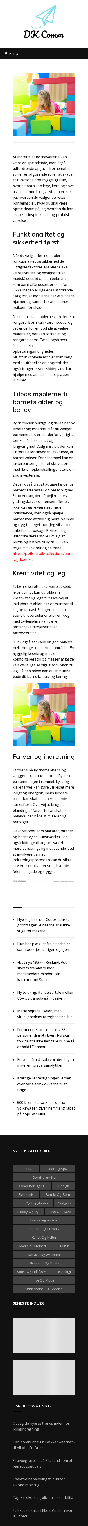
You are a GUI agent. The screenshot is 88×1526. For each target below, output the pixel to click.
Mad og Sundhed (32, 1246)
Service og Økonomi (44, 1254)
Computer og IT (31, 1186)
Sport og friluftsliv (31, 1271)
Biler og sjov (58, 1168)
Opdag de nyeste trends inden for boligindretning (41, 1426)
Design (63, 1186)
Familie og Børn (57, 1194)
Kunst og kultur (44, 1237)
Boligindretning (44, 1177)
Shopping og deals (44, 1263)
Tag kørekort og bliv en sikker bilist (43, 1497)
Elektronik (25, 1194)
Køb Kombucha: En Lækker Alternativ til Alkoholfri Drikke (44, 1445)
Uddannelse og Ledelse (44, 1288)
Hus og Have (60, 1211)
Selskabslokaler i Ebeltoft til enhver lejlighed (42, 1513)
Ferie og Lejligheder (33, 1203)
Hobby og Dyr (28, 1211)
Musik (64, 1246)
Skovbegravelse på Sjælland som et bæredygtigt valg (42, 1463)
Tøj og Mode (44, 1280)
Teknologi (63, 1271)
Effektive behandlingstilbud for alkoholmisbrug (39, 1482)
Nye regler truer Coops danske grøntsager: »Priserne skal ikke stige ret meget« (43, 925)
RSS (16, 902)
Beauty (25, 1168)
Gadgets (64, 1203)
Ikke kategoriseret (44, 1220)
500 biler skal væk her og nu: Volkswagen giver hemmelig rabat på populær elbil (46, 1108)
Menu (12, 53)
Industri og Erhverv (44, 1228)
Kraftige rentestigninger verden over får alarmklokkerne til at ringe (44, 1084)
